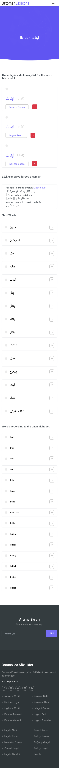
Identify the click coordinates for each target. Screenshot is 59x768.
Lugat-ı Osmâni (12, 754)
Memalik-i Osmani (13, 742)
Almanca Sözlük (12, 696)
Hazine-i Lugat (11, 702)
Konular (37, 754)
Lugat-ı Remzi (16, 135)
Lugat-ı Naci (10, 730)
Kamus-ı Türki (40, 696)
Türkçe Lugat (40, 748)
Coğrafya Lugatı (42, 742)
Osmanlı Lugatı (11, 748)
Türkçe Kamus (41, 736)
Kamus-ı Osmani (17, 107)
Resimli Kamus (40, 730)
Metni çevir (39, 187)
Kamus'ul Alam (41, 702)
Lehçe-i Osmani (41, 708)
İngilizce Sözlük (17, 164)
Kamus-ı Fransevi (13, 714)
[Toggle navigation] (53, 3)
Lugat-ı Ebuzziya (42, 720)
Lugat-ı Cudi (39, 714)
